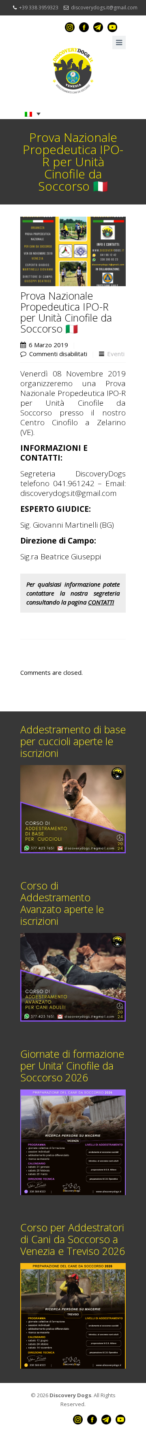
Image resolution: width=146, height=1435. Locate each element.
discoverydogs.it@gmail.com (104, 7)
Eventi (116, 354)
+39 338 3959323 (38, 7)
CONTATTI (101, 602)
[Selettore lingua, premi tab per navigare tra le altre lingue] (32, 113)
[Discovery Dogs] (73, 71)
